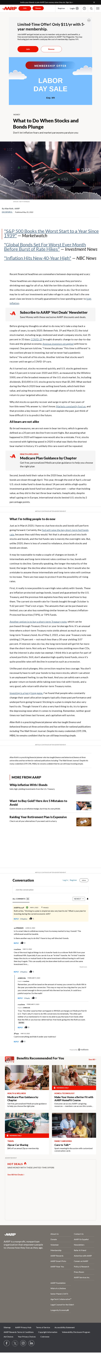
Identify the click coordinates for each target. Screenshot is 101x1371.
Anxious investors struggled (58, 343)
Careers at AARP (81, 1261)
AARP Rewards (56, 1255)
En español (7, 212)
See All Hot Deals (15, 1174)
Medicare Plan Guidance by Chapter (48, 458)
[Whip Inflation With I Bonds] (83, 788)
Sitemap (7, 1327)
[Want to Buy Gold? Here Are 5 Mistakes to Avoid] (83, 804)
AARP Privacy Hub (23, 1327)
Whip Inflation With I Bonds (28, 785)
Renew (51, 49)
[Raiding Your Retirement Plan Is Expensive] (83, 820)
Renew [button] (38, 8)
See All (92, 1059)
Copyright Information (47, 1332)
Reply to (23, 981)
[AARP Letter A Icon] (12, 458)
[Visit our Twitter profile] (15, 1343)
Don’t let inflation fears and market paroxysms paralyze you (45, 132)
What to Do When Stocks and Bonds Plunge (46, 124)
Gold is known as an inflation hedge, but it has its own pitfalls (35, 808)
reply (16, 919)
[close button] (89, 20)
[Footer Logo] (20, 1234)
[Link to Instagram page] (23, 1343)
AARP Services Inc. (82, 1277)
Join (28, 49)
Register (61, 8)
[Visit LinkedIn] (31, 1343)
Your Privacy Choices (27, 1336)
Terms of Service (43, 1327)
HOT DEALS (15, 1163)
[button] (91, 8)
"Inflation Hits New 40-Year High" (37, 258)
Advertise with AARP (83, 1255)
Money (16, 115)
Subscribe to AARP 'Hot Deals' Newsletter (54, 312)
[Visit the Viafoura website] (83, 1050)
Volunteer (54, 1245)
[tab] (21, 898)
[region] (51, 966)
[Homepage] (9, 8)
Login (72, 8)
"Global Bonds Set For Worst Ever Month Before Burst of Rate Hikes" (45, 247)
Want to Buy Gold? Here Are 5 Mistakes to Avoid (38, 802)
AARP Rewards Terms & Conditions (19, 1332)
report (82, 943)
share (84, 919)
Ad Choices (8, 1336)
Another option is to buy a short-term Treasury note (38, 621)
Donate (53, 1239)
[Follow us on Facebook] (7, 1343)
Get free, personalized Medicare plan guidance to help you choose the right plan (56, 464)
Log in (65, 880)
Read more (83, 967)
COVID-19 (36, 339)
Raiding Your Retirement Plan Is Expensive (38, 817)
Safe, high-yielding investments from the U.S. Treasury (32, 789)
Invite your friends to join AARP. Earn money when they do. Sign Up (46, 2)
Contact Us (79, 1234)
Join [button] (24, 8)
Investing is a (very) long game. (26, 693)
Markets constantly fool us (71, 406)
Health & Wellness (29, 454)
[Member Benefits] (11, 1059)
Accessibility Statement (65, 1327)
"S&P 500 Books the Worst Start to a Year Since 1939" (51, 233)
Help (84, 8)
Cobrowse (44, 1336)
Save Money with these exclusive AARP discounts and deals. (53, 317)
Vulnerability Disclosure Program (76, 1332)
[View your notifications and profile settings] (87, 899)
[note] (50, 201)
